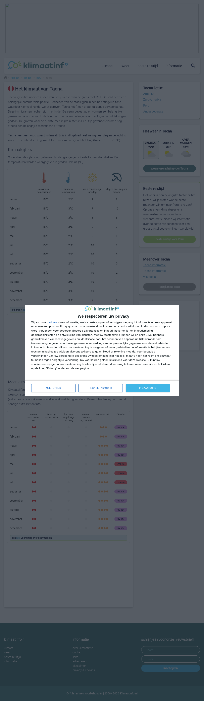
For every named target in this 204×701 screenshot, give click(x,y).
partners (52, 322)
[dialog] (102, 350)
